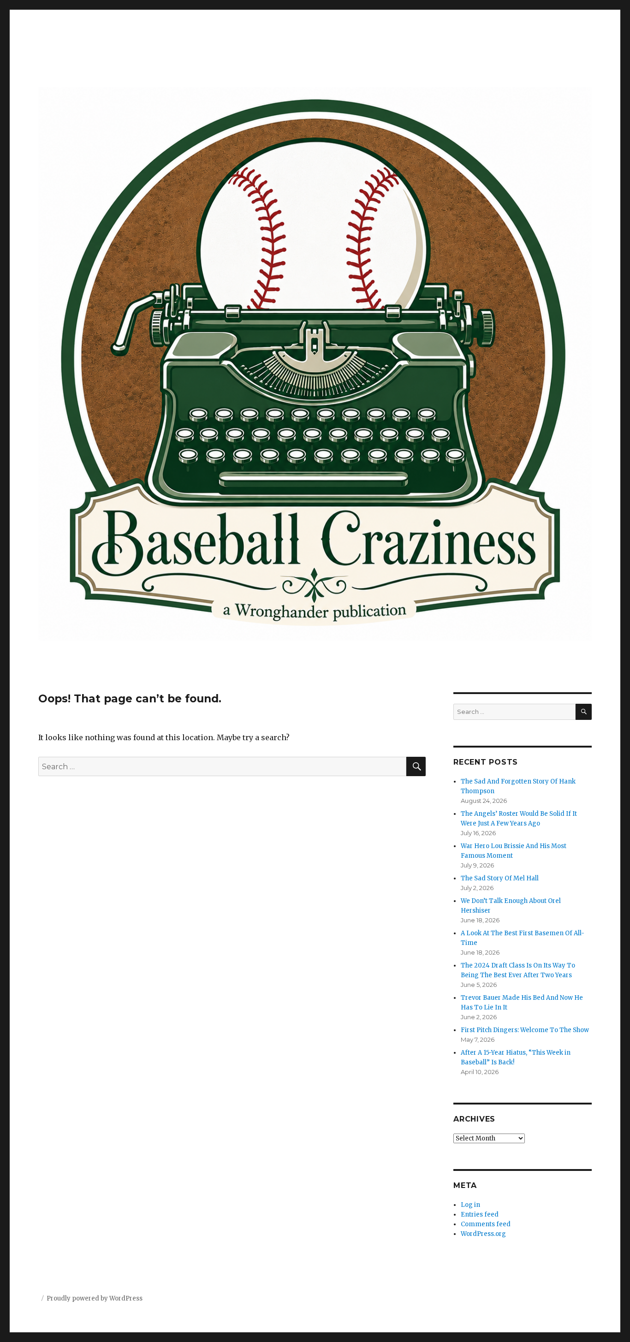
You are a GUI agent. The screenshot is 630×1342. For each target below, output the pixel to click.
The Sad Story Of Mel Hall (500, 878)
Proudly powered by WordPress (95, 1298)
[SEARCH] (584, 712)
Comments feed (486, 1224)
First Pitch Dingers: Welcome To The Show (525, 1030)
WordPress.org (483, 1234)
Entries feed (480, 1214)
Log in (470, 1205)
